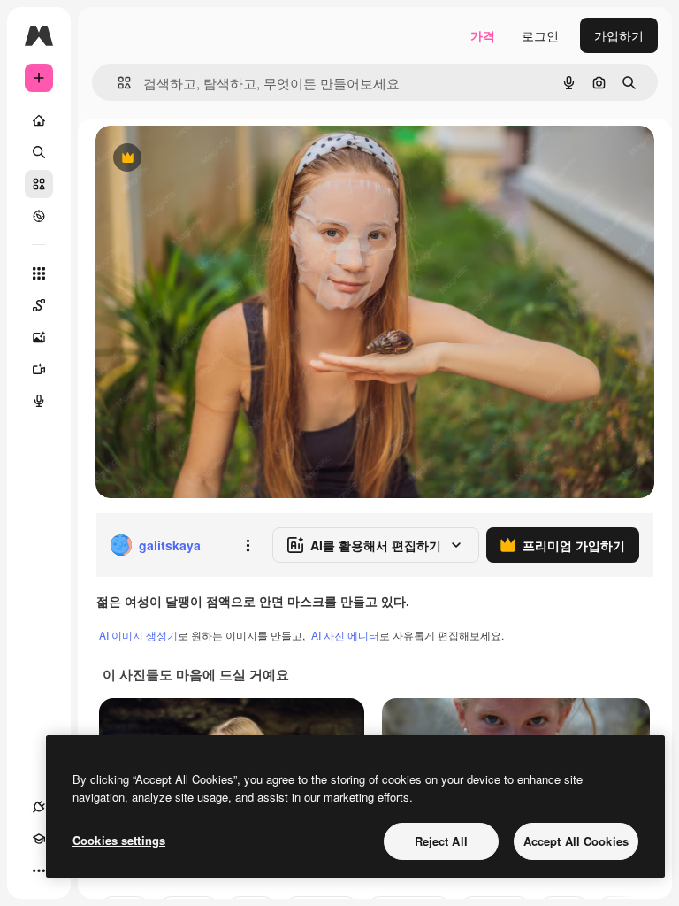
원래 (197, 159)
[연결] (39, 807)
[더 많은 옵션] (247, 545)
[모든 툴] (39, 273)
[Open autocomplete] (117, 82)
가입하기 (619, 35)
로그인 (540, 35)
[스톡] (39, 184)
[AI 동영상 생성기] (39, 369)
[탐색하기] (39, 216)
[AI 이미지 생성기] (39, 337)
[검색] (39, 152)
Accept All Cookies (576, 841)
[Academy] (39, 839)
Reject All (441, 841)
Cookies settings (118, 840)
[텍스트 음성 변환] (39, 401)
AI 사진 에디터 (345, 634)
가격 (482, 35)
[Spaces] (39, 305)
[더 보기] (39, 870)
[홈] (39, 120)
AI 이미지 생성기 (138, 634)
